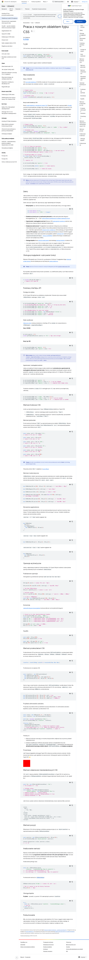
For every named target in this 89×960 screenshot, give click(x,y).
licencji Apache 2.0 (30, 931)
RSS (67, 951)
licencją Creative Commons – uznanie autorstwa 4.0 (55, 930)
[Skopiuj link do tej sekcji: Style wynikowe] (34, 320)
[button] (9, 57)
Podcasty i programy (47, 951)
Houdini (70, 105)
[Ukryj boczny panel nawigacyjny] (16, 957)
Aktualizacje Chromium (48, 944)
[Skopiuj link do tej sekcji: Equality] (29, 631)
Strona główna (26, 22)
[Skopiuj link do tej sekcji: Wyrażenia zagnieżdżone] (40, 507)
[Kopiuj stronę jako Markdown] (32, 31)
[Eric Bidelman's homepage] (28, 40)
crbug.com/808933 (47, 235)
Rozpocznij (80, 21)
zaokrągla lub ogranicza (59, 221)
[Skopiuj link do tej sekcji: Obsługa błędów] (35, 893)
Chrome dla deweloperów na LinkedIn (74, 949)
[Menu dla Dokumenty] (28, 2)
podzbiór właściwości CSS (64, 266)
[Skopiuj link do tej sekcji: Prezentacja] (32, 750)
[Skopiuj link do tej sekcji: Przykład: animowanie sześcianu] (45, 704)
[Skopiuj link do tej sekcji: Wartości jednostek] (37, 420)
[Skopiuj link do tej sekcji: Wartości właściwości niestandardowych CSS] (58, 770)
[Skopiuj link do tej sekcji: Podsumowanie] (36, 915)
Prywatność (27, 957)
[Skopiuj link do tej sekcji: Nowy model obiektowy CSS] (38, 102)
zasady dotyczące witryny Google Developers (64, 931)
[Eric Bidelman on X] (24, 40)
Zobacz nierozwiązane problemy (27, 946)
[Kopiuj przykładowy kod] (72, 53)
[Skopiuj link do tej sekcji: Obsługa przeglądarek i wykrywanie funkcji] (57, 255)
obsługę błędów (60, 240)
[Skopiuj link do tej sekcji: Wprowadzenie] (36, 75)
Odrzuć (68, 21)
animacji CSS (60, 234)
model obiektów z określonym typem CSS (36, 105)
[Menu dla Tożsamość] (22, 9)
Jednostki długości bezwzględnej (31, 608)
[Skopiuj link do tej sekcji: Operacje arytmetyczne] (42, 563)
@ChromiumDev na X (71, 944)
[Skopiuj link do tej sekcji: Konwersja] (31, 605)
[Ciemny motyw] (70, 53)
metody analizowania (43, 240)
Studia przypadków (36, 1)
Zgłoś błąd (22, 944)
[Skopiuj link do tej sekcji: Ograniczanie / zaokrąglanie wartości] (43, 365)
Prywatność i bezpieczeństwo (39, 9)
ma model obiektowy (31, 82)
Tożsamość (18, 9)
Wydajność (4, 9)
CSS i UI (11, 9)
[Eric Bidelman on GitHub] (26, 40)
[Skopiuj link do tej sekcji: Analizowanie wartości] (41, 849)
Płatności (27, 9)
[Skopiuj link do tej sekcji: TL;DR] (29, 44)
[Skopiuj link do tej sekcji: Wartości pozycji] (37, 825)
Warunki (22, 957)
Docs (3, 6)
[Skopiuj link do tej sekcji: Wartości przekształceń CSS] (45, 648)
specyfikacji (46, 469)
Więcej (44, 1)
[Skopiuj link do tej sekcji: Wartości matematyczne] (40, 473)
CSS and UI (10, 6)
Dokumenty (24, 1)
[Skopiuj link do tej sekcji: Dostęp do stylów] (35, 292)
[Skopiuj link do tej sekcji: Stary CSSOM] (33, 79)
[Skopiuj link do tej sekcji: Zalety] (29, 191)
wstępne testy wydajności (48, 230)
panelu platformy (53, 261)
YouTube (68, 946)
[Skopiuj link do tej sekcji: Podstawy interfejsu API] (42, 288)
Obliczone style (27, 323)
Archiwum (45, 949)
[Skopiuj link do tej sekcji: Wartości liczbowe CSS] (42, 405)
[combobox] (59, 1)
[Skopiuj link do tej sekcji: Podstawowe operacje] (39, 574)
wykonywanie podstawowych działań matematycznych (56, 218)
